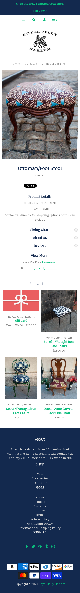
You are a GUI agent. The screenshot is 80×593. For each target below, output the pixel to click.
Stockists (40, 506)
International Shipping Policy (40, 528)
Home (17, 63)
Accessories (40, 478)
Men (40, 474)
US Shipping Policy (40, 523)
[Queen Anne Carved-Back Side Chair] (59, 398)
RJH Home (40, 482)
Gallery (40, 510)
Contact (40, 501)
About (40, 497)
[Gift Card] (21, 310)
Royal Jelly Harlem (44, 268)
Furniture (31, 63)
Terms (40, 514)
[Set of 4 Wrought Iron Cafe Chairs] (59, 331)
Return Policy (39, 519)
